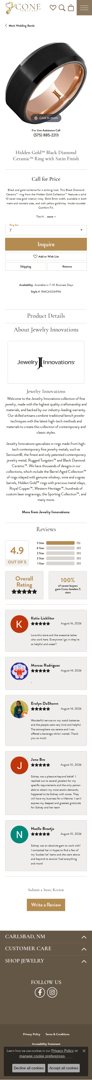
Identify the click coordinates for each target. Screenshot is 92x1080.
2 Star (40, 558)
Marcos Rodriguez (45, 665)
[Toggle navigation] (84, 7)
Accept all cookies (63, 1068)
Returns (67, 266)
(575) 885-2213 (46, 135)
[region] (46, 83)
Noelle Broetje (42, 829)
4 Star (40, 548)
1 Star (40, 563)
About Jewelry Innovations (46, 330)
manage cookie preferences (42, 1056)
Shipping (25, 266)
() (78, 543)
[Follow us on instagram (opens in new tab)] (52, 992)
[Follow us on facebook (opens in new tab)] (40, 992)
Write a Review (46, 904)
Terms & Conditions (57, 1034)
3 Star (40, 553)
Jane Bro (38, 759)
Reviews (46, 530)
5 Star (40, 543)
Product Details (46, 316)
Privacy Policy (31, 1034)
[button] (53, 8)
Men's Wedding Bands (21, 25)
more (50, 216)
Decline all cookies (29, 1068)
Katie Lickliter (42, 618)
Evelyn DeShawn (44, 703)
